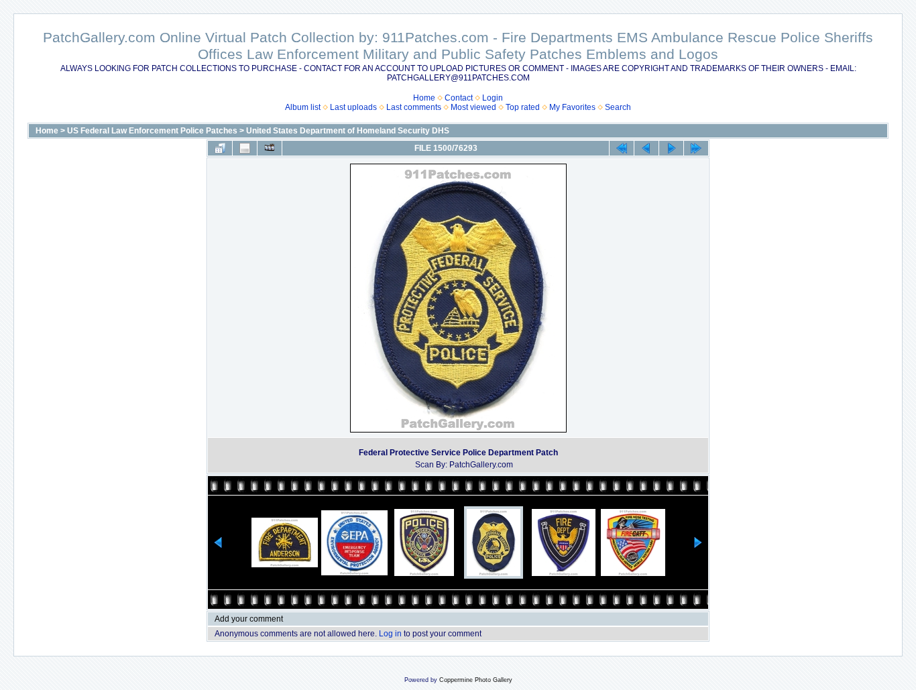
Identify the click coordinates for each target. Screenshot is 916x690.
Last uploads (353, 107)
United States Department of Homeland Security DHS (347, 130)
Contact (459, 98)
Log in (390, 633)
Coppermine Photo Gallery (475, 680)
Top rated (523, 107)
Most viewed (473, 107)
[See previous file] (646, 148)
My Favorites (572, 107)
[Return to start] (622, 148)
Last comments (413, 107)
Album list (303, 107)
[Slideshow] (269, 148)
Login (492, 98)
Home (424, 98)
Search (618, 107)
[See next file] (671, 148)
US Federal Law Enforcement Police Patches (152, 130)
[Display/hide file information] (245, 148)
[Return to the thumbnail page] (220, 148)
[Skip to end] (696, 148)
